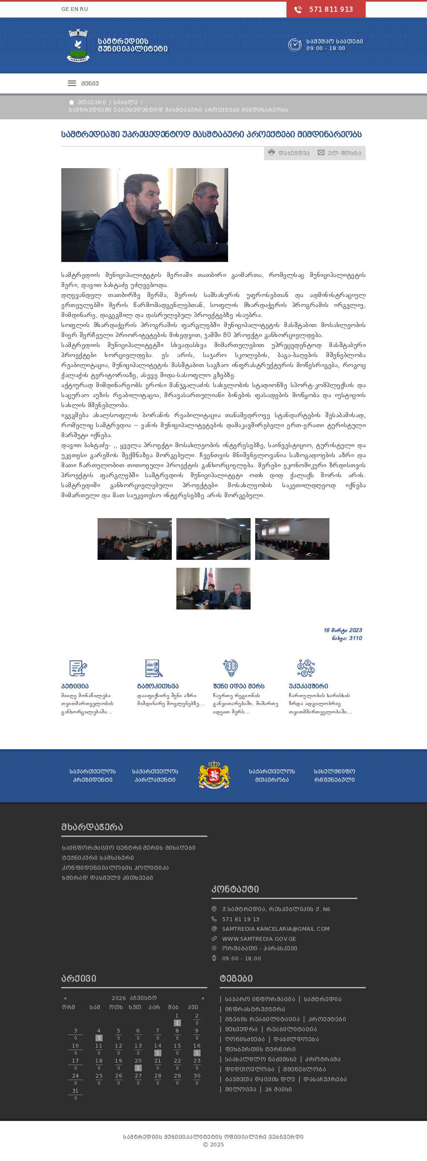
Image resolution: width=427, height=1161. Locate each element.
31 (75, 1094)
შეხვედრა (241, 1029)
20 (138, 1064)
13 (138, 1049)
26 (118, 1079)
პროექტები (328, 1019)
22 (177, 1064)
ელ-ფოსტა (345, 153)
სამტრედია (323, 999)
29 (177, 1079)
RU (84, 9)
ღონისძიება (245, 1039)
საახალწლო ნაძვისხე (261, 1059)
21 (157, 1064)
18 (99, 1064)
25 (99, 1079)
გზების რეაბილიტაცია (262, 1019)
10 (75, 1049)
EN (74, 9)
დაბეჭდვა (294, 153)
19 (118, 1064)
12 (118, 1049)
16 (197, 1049)
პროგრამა (323, 1059)
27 (138, 1079)
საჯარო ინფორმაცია (260, 999)
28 (157, 1079)
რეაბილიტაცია (291, 1029)
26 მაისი (278, 1089)
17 (75, 1064)
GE (65, 9)
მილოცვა (241, 1089)
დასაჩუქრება (325, 1079)
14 (157, 1049)
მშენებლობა (304, 1069)
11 (99, 1049)
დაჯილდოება (296, 1039)
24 (75, 1079)
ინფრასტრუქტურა (255, 1009)
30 (197, 1079)
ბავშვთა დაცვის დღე (260, 1079)
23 (197, 1064)
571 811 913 (331, 9)
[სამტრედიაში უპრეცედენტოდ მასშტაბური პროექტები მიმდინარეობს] (135, 558)
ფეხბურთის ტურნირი (260, 1049)
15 (177, 1049)
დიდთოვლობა (250, 1069)
